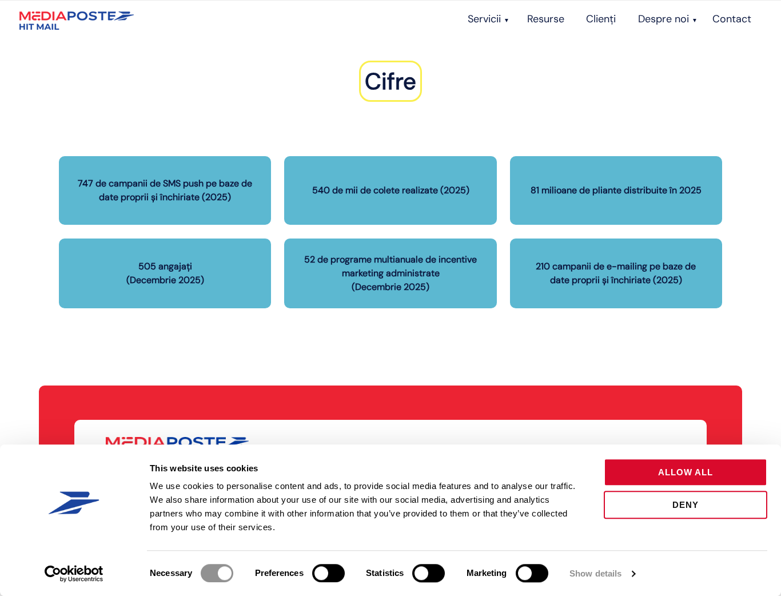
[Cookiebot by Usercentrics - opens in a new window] (74, 573)
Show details (595, 573)
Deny (685, 505)
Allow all (685, 472)
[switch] (328, 573)
